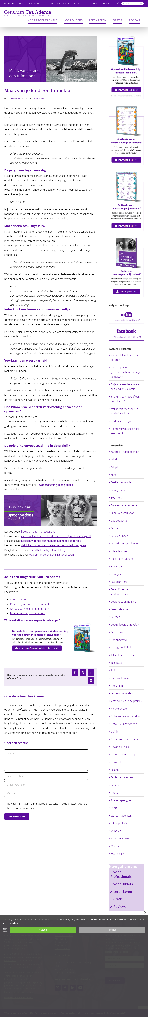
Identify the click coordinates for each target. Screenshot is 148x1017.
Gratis (118, 898)
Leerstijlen (117, 686)
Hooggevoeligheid (122, 647)
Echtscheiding (119, 551)
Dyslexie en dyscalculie (124, 543)
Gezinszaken (118, 632)
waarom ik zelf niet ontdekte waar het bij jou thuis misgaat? (56, 536)
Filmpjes (116, 574)
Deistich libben (119, 536)
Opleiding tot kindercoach (126, 739)
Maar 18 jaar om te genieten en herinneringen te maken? (126, 372)
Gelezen (115, 617)
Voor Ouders (123, 883)
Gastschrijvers (119, 582)
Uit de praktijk (119, 823)
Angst (114, 475)
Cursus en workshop (122, 513)
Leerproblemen (120, 678)
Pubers (115, 785)
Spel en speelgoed (121, 800)
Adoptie (115, 467)
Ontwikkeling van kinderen (126, 716)
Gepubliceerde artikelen (125, 624)
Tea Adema (15, 98)
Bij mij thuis (118, 490)
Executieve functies (122, 559)
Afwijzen (112, 930)
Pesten (115, 770)
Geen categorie (119, 609)
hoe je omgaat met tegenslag (38, 531)
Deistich (115, 528)
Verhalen (116, 831)
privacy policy (69, 919)
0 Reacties (39, 98)
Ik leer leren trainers (122, 655)
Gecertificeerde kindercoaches (119, 591)
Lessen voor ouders (122, 693)
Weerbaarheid (119, 846)
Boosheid (116, 497)
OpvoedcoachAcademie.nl (104, 3)
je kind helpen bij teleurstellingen (49, 550)
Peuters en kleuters (122, 777)
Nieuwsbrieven (119, 708)
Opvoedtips (117, 762)
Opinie (115, 731)
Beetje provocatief (121, 482)
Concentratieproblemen (125, 505)
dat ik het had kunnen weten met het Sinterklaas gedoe (53, 545)
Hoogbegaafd (119, 640)
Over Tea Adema (19, 599)
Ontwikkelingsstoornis (124, 724)
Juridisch (116, 670)
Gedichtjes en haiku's (123, 601)
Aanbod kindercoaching (125, 452)
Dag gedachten (119, 520)
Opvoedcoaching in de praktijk (55, 485)
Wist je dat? (117, 854)
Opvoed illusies (120, 747)
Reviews (119, 906)
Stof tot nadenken (121, 815)
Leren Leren (122, 891)
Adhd (114, 459)
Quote (114, 793)
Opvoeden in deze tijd (124, 754)
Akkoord (43, 930)
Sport (114, 808)
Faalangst (116, 566)
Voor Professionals (121, 874)
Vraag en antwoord (122, 838)
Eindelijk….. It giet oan (124, 421)
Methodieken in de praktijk (126, 701)
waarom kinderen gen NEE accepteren (51, 554)
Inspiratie (116, 663)
